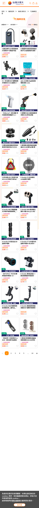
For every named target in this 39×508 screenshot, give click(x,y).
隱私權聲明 (16, 500)
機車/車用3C (22, 11)
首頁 (3, 11)
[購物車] (33, 3)
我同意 (19, 505)
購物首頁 (11, 11)
